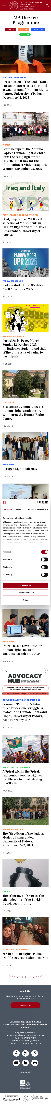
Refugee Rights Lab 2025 (19, 468)
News (23, 30)
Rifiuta (25, 600)
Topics (25, 34)
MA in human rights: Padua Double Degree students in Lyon (25, 955)
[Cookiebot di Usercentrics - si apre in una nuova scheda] (37, 502)
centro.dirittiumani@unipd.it (25, 1040)
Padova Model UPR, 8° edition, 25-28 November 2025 (23, 287)
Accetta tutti (25, 585)
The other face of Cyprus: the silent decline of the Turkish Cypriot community (23, 899)
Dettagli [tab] (19, 509)
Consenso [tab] (7, 509)
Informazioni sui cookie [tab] (38, 509)
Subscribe (25, 1005)
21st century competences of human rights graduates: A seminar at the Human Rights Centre (23, 412)
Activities (38, 30)
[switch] (44, 559)
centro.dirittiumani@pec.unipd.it (25, 1043)
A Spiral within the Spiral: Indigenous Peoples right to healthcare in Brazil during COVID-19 (22, 777)
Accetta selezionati (25, 593)
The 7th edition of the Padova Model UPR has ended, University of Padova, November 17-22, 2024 (23, 839)
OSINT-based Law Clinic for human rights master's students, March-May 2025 (22, 649)
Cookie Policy (25, 1072)
